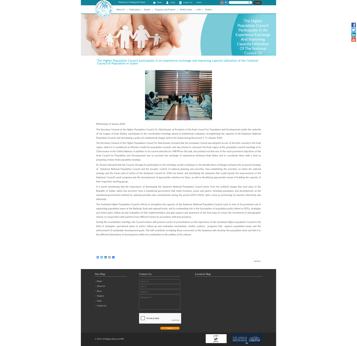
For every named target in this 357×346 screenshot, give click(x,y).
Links (198, 9)
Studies (147, 9)
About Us (120, 9)
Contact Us (187, 2)
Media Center (186, 9)
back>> (257, 261)
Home (159, 2)
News (99, 291)
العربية (257, 2)
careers (199, 2)
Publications (134, 9)
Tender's (208, 9)
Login (172, 2)
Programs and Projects (165, 9)
